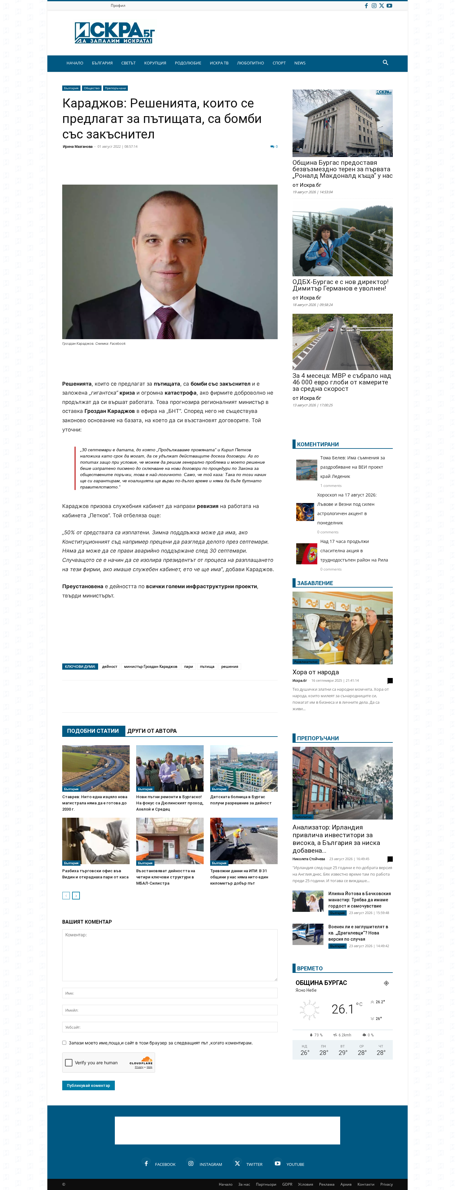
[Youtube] (389, 5)
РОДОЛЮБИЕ (188, 63)
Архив (346, 1184)
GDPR (287, 1184)
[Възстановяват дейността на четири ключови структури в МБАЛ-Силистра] (170, 842)
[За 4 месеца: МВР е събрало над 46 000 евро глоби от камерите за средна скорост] (342, 342)
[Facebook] (366, 5)
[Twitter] (381, 5)
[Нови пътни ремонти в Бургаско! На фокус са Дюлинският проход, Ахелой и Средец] (170, 768)
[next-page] (76, 895)
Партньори (266, 1184)
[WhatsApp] (175, 169)
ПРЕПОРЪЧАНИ (318, 738)
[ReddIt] (144, 169)
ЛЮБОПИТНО (250, 63)
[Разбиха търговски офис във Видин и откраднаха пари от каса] (96, 842)
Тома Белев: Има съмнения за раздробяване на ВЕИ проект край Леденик (352, 467)
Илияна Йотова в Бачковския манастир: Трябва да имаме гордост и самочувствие (359, 899)
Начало (225, 1184)
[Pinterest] (221, 169)
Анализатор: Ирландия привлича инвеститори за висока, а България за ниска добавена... (336, 839)
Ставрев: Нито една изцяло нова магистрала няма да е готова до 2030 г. (94, 803)
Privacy (386, 1184)
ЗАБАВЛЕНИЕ (315, 583)
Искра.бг (299, 680)
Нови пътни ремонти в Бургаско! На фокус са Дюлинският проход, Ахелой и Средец (169, 803)
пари (188, 666)
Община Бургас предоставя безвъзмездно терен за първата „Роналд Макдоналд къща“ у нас (342, 169)
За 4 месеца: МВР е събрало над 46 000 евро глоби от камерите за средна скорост (341, 382)
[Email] (160, 169)
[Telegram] (206, 169)
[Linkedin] (129, 169)
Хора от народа (315, 672)
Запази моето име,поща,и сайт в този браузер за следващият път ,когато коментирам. (161, 1042)
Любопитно (303, 817)
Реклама (327, 1184)
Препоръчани (115, 88)
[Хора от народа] (342, 628)
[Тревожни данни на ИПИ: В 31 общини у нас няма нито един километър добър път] (244, 842)
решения (229, 666)
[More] (253, 169)
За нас (244, 1184)
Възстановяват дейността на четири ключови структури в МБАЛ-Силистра (165, 877)
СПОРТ (279, 63)
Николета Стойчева (308, 858)
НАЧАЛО (75, 63)
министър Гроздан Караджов (150, 666)
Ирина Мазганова (78, 146)
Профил (118, 5)
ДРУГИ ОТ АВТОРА (152, 731)
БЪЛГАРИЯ (102, 63)
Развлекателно (306, 661)
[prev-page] (66, 895)
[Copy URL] (237, 169)
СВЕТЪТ (128, 63)
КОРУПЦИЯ (155, 63)
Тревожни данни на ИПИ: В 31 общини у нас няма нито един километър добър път (239, 877)
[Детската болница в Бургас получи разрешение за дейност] (244, 768)
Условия (305, 1184)
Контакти (366, 1184)
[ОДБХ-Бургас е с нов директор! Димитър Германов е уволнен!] (342, 239)
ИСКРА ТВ (219, 63)
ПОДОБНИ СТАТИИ (93, 731)
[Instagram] (373, 5)
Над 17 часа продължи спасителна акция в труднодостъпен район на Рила (354, 550)
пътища (207, 666)
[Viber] (191, 169)
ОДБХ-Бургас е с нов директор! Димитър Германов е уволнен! (340, 285)
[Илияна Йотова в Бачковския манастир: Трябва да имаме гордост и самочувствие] (307, 901)
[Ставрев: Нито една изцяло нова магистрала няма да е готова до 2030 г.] (96, 768)
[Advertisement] (170, 363)
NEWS (300, 63)
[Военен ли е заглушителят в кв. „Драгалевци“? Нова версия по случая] (307, 934)
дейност (109, 666)
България (71, 88)
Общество (92, 88)
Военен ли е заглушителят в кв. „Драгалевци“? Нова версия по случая (358, 933)
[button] (385, 63)
